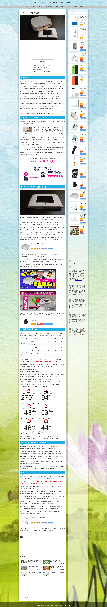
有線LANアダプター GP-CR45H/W (38, 517)
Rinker (35, 244)
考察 (22, 536)
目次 (41, 61)
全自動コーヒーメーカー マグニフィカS (83, 170)
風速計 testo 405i (83, 157)
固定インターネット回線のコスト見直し (42, 65)
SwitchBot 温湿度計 (83, 89)
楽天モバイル (27, 183)
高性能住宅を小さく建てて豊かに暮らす (83, 29)
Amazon (33, 248)
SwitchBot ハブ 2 (83, 111)
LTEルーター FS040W (36, 318)
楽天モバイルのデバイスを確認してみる (42, 67)
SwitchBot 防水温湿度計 (83, 54)
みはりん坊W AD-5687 (83, 43)
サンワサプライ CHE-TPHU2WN (83, 123)
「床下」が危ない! (83, 76)
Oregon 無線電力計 (83, 135)
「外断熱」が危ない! (83, 66)
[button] (86, 12)
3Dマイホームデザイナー (83, 227)
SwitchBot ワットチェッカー (83, 100)
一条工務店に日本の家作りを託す (83, 17)
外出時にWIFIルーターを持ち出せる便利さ (42, 71)
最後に (35, 72)
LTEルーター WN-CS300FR (37, 243)
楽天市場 (40, 248)
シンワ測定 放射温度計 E (83, 146)
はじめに (36, 63)
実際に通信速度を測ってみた (40, 69)
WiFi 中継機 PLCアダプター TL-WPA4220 (83, 215)
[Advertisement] (42, 50)
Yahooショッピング (48, 248)
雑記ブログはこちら (78, 280)
